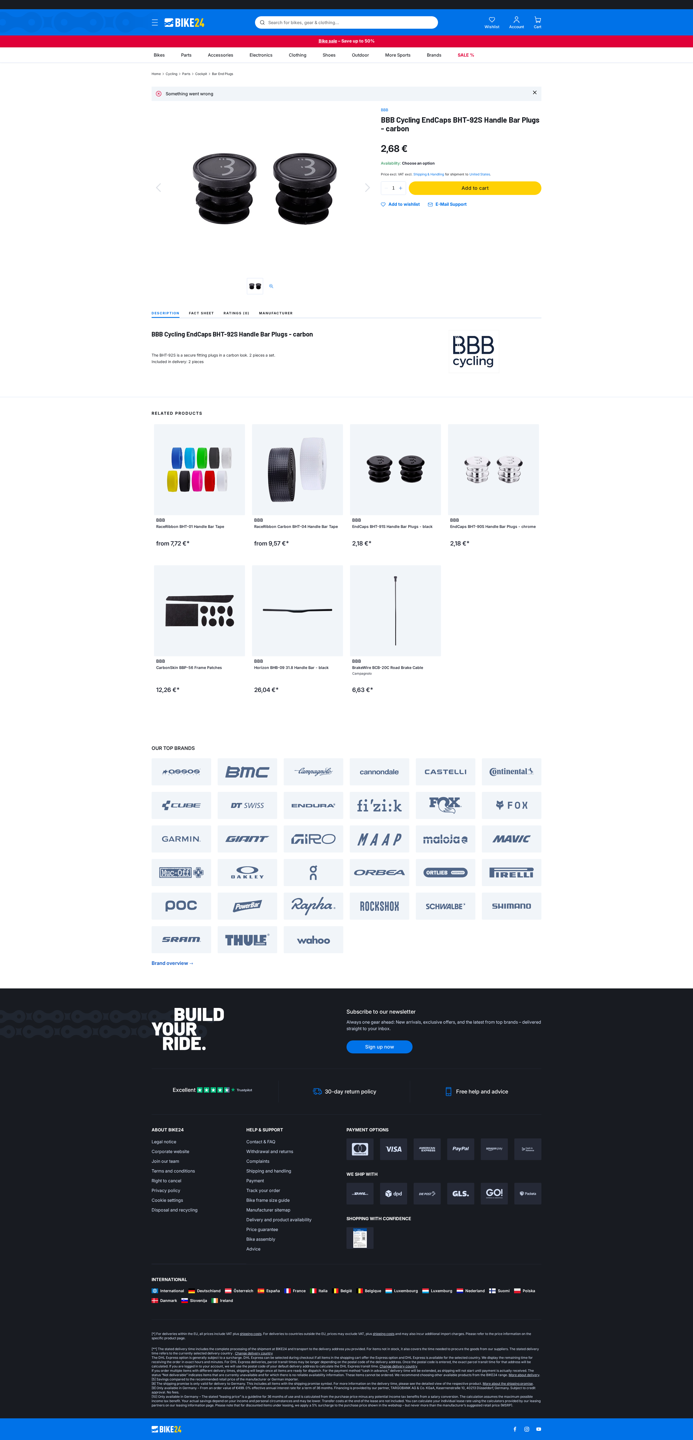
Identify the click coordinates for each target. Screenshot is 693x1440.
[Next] (367, 187)
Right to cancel (166, 1180)
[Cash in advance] (527, 1149)
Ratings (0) (237, 313)
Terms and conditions (173, 1171)
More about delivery (524, 1375)
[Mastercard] (360, 1149)
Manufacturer (276, 313)
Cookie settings (167, 1200)
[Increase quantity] (400, 188)
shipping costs (250, 1334)
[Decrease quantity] (386, 188)
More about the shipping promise (508, 1384)
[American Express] (427, 1149)
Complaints (257, 1161)
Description (165, 313)
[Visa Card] (393, 1149)
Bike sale (328, 41)
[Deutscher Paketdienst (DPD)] (393, 1193)
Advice (253, 1249)
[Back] (158, 187)
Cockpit (201, 74)
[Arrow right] (239, 469)
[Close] (534, 92)
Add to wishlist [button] (404, 204)
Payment (255, 1180)
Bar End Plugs (222, 74)
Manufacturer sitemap (268, 1210)
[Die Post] (427, 1193)
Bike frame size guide (268, 1200)
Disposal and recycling (175, 1210)
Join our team (165, 1161)
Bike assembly (260, 1239)
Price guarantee (262, 1229)
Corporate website (170, 1151)
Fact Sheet (201, 313)
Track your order (263, 1190)
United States (479, 174)
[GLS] (460, 1193)
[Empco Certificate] (360, 1238)
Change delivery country (254, 1353)
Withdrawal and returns (269, 1151)
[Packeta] (527, 1193)
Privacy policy (166, 1190)
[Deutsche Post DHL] (360, 1193)
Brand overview (170, 963)
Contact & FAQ (260, 1141)
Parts (186, 74)
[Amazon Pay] (494, 1149)
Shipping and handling (268, 1171)
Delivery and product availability (279, 1219)
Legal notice (164, 1141)
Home (156, 74)
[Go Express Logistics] (494, 1193)
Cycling (171, 74)
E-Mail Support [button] (451, 204)
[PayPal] (460, 1149)
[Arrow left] (159, 469)
